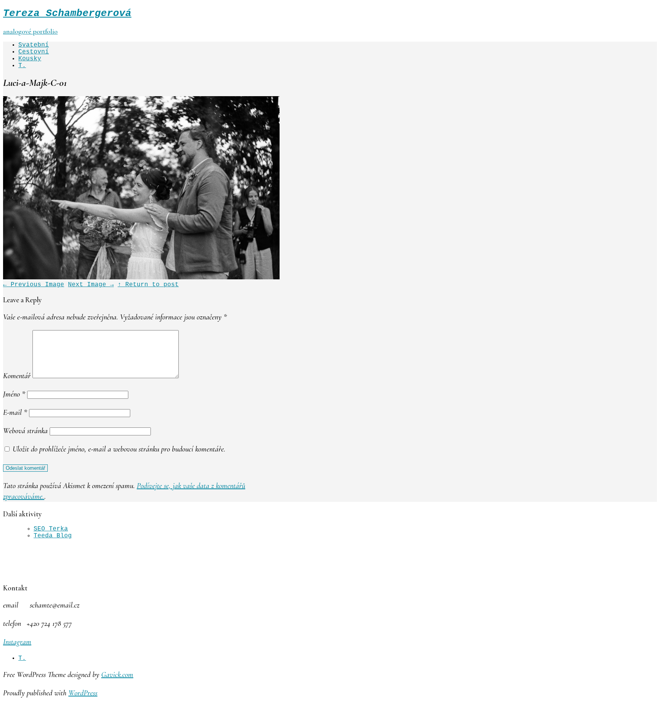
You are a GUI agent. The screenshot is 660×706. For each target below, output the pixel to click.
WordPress (82, 693)
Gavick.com (117, 674)
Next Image (91, 284)
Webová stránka (25, 430)
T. (22, 65)
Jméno (14, 394)
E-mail (15, 412)
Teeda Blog (53, 535)
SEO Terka (51, 528)
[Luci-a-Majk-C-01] (141, 277)
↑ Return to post (148, 284)
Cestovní (33, 51)
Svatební (33, 45)
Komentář (17, 375)
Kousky (29, 58)
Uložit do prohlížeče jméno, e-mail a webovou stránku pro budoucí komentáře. (119, 449)
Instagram (17, 641)
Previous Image (33, 284)
